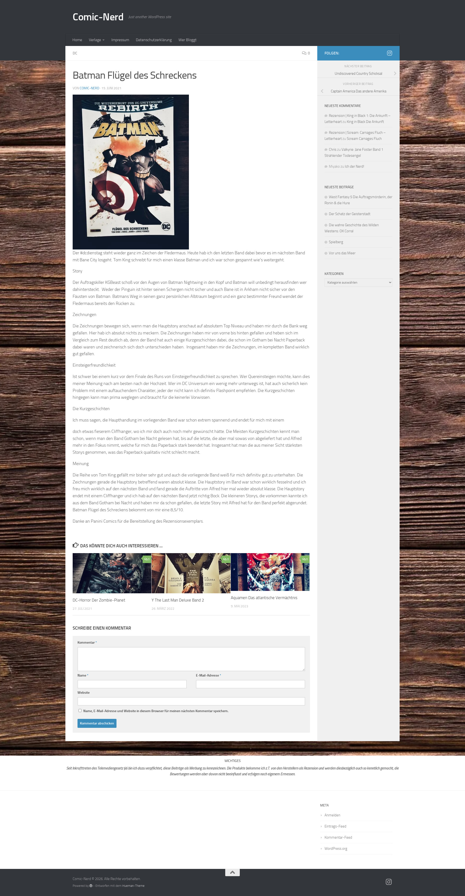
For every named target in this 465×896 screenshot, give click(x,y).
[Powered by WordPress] (91, 885)
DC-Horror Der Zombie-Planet (99, 600)
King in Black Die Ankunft (365, 122)
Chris (332, 149)
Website (84, 693)
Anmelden (332, 815)
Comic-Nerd (98, 17)
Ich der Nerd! (354, 166)
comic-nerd (89, 88)
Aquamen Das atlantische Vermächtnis (264, 597)
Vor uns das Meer (342, 253)
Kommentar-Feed (338, 837)
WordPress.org (336, 848)
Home (77, 40)
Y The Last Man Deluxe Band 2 (178, 600)
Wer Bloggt (187, 40)
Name (83, 675)
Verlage (95, 40)
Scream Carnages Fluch (364, 138)
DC (75, 53)
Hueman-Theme (133, 886)
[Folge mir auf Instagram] (389, 53)
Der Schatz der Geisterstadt (349, 214)
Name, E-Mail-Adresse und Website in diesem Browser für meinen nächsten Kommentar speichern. (155, 711)
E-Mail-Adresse (208, 675)
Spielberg (336, 242)
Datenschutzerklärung (154, 40)
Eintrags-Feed (335, 826)
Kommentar (87, 642)
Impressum (120, 40)
